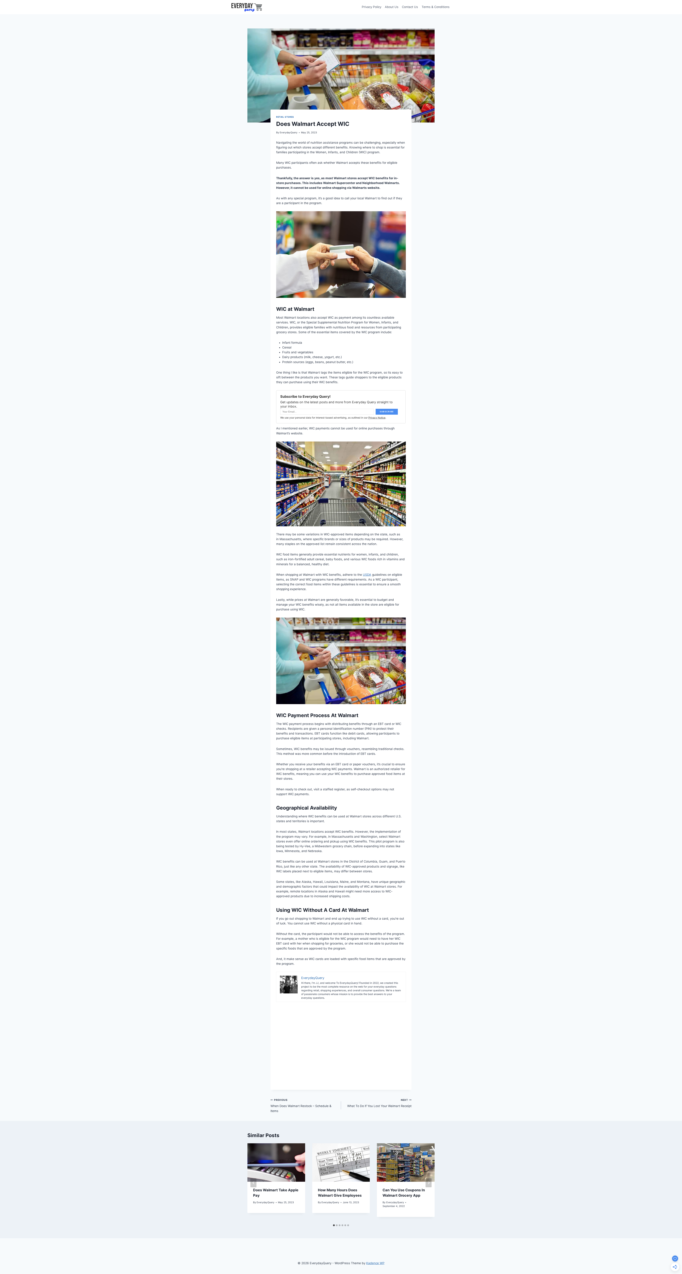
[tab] (334, 1225)
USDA (367, 574)
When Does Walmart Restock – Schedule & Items (300, 1106)
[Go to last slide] (253, 1182)
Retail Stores (285, 117)
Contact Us (410, 7)
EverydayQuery (288, 132)
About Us (391, 7)
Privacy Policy (371, 7)
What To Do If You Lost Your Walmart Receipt (379, 1103)
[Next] (429, 1182)
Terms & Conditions (436, 7)
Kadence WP (375, 1263)
